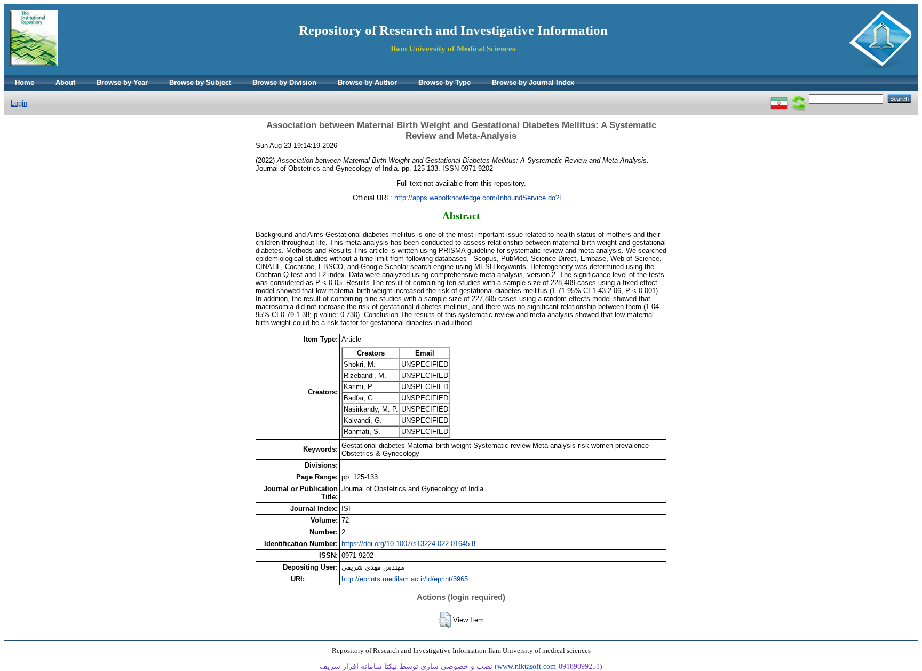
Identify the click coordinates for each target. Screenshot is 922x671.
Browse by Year (122, 82)
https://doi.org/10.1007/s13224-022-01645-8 (408, 544)
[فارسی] (779, 98)
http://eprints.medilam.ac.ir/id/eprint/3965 (404, 579)
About (65, 82)
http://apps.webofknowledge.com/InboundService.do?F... (481, 198)
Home (24, 82)
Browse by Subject (200, 82)
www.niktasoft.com (526, 666)
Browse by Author (367, 82)
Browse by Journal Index (533, 82)
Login (19, 103)
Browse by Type (444, 82)
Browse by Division (284, 82)
